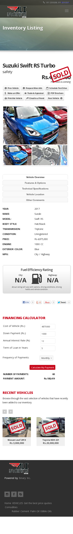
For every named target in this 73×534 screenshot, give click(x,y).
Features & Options (35, 183)
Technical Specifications (35, 188)
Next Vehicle (53, 98)
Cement (25, 511)
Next (10, 412)
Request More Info (34, 88)
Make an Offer (14, 93)
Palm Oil (34, 511)
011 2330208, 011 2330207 (57, 2)
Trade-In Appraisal (35, 93)
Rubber (16, 511)
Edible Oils (46, 511)
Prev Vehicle (13, 88)
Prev (5, 412)
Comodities (11, 507)
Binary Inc (24, 478)
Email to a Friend (36, 98)
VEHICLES (17, 503)
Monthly (45, 358)
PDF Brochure (57, 93)
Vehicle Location (35, 194)
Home (7, 503)
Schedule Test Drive (58, 88)
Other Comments (35, 200)
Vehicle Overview (35, 177)
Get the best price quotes (38, 503)
